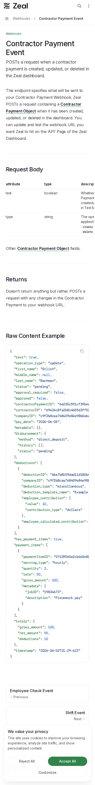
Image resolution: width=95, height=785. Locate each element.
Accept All (67, 761)
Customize (47, 772)
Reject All (27, 761)
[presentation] (47, 504)
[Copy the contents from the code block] (82, 351)
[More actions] (88, 5)
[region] (47, 209)
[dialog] (47, 753)
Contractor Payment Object (43, 248)
